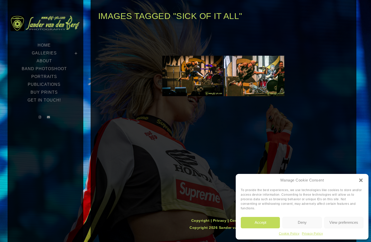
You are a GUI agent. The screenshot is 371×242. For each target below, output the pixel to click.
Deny (302, 222)
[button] (360, 180)
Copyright (201, 220)
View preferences (343, 222)
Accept (260, 222)
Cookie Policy (289, 233)
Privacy (220, 220)
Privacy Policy (312, 233)
